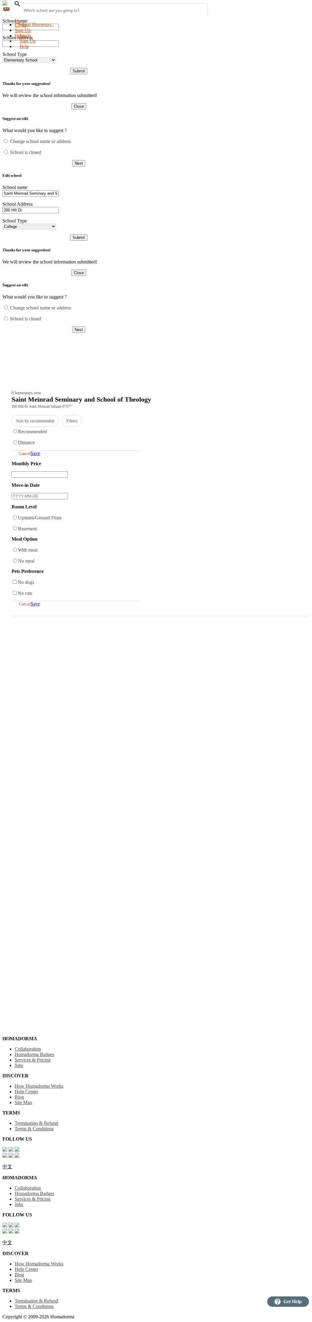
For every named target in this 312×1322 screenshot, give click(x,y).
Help (24, 46)
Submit (79, 71)
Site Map (23, 1102)
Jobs (19, 1065)
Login (20, 24)
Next (79, 163)
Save (35, 453)
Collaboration (28, 1049)
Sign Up (23, 30)
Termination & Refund (36, 1123)
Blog (19, 1097)
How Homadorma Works (39, 1086)
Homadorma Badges (34, 1054)
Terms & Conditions (34, 1128)
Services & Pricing (33, 1059)
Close (79, 106)
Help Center (26, 1091)
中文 (7, 1166)
